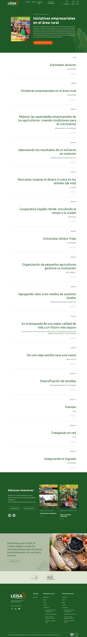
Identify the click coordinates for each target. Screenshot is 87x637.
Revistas (34, 1)
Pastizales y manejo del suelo (50, 621)
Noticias (45, 599)
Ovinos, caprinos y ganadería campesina (50, 617)
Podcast (45, 605)
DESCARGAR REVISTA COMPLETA (43, 42)
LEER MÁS (41, 515)
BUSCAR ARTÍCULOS (29, 508)
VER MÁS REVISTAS (14, 508)
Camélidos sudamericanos (51, 614)
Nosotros (28, 1)
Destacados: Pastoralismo (51, 2)
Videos (44, 602)
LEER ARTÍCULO (73, 73)
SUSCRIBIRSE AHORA (14, 561)
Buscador (35, 597)
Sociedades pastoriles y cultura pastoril (50, 610)
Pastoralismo (46, 607)
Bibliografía (46, 597)
